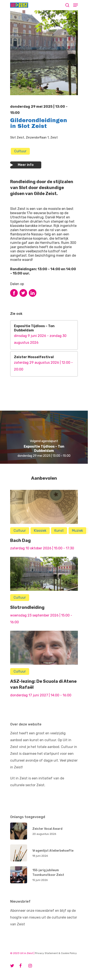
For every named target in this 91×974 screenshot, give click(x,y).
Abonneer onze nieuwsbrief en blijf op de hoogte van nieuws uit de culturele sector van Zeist (43, 917)
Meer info (26, 165)
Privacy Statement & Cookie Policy (56, 953)
